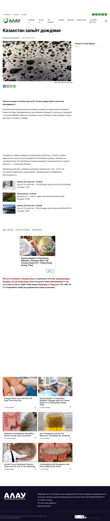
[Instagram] (100, 14)
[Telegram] (11, 86)
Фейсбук (6, 281)
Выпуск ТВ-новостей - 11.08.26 (29, 206)
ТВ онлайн (51, 21)
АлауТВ (70, 20)
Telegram (54, 284)
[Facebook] (103, 14)
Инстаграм (23, 281)
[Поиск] (106, 20)
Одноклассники (63, 279)
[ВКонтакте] (93, 14)
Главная (31, 20)
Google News (28, 279)
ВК (54, 279)
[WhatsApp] (14, 86)
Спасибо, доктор (93, 21)
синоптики (37, 230)
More (50, 271)
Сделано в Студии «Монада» (10, 518)
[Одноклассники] (96, 14)
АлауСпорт (81, 20)
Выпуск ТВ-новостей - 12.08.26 (29, 182)
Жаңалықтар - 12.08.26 (26, 194)
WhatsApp (43, 284)
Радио (61, 20)
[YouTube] (106, 14)
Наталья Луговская (11, 38)
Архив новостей (43, 506)
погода (10, 230)
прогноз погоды (23, 230)
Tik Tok (14, 281)
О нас (41, 20)
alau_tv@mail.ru (50, 503)
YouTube (15, 279)
